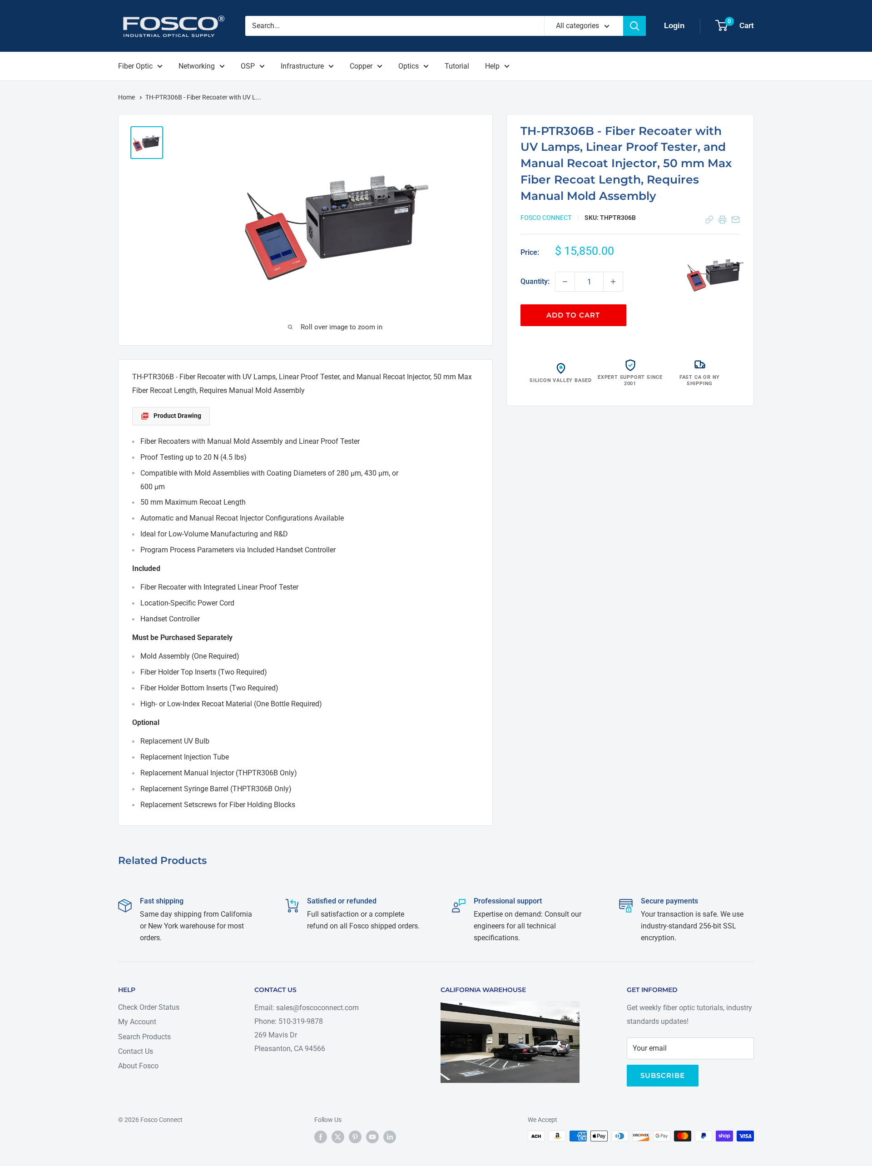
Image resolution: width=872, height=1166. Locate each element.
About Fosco (138, 1066)
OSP (248, 66)
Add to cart (573, 315)
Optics (408, 66)
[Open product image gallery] (714, 274)
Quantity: (535, 281)
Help (492, 66)
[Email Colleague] (735, 219)
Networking (196, 66)
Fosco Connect (545, 217)
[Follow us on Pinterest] (355, 1137)
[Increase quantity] (613, 281)
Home (127, 97)
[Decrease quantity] (565, 281)
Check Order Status (148, 1007)
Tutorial (457, 66)
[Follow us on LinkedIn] (389, 1137)
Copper (361, 66)
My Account (137, 1021)
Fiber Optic (135, 66)
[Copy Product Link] (709, 219)
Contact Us (135, 1051)
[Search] (634, 26)
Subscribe (662, 1075)
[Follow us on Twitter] (338, 1137)
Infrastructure (302, 66)
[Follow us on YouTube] (372, 1137)
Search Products (144, 1036)
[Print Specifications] (722, 219)
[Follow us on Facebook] (320, 1137)
